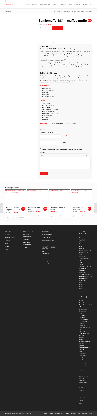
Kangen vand (82, 280)
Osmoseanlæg (83, 309)
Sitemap (81, 335)
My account (82, 299)
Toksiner (81, 345)
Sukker (81, 339)
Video (6, 249)
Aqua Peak (82, 240)
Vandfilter (7, 234)
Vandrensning (82, 370)
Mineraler (81, 295)
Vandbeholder (82, 356)
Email (65, 142)
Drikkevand (82, 256)
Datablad (81, 248)
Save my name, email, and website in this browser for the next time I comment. (62, 149)
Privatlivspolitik (83, 321)
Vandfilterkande (83, 360)
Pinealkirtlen (82, 315)
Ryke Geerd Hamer (84, 333)
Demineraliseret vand (85, 250)
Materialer (81, 291)
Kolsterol (81, 285)
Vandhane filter (83, 364)
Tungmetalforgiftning (84, 347)
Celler (80, 246)
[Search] (90, 4)
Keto (80, 282)
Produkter (8, 11)
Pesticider (7, 240)
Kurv (80, 289)
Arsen (80, 242)
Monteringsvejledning (85, 297)
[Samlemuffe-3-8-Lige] (19, 30)
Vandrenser (82, 368)
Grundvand (82, 270)
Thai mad (81, 343)
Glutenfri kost (82, 268)
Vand (80, 351)
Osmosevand (82, 311)
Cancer (81, 244)
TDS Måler (26, 247)
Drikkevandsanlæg (84, 258)
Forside (81, 264)
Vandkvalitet (82, 366)
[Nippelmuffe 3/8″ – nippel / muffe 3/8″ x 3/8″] (95, 208)
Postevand (82, 317)
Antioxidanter (82, 238)
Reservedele (46, 34)
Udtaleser (81, 349)
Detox (6, 243)
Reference (82, 325)
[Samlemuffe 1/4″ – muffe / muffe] (1, 208)
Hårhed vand (82, 272)
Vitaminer (81, 378)
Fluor (80, 262)
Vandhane (81, 362)
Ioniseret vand (83, 278)
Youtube (81, 403)
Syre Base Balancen (84, 341)
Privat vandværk (83, 319)
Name (65, 136)
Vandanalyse (82, 354)
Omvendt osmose (9, 237)
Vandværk (82, 372)
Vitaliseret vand (83, 376)
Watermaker (82, 380)
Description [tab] (42, 42)
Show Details (20, 217)
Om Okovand (82, 301)
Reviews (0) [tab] (52, 42)
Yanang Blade (83, 382)
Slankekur (7, 246)
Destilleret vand (83, 252)
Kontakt (81, 287)
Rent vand (82, 331)
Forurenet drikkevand (85, 266)
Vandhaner (26, 239)
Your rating (43, 152)
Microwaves (82, 293)
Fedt (80, 260)
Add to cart (57, 27)
